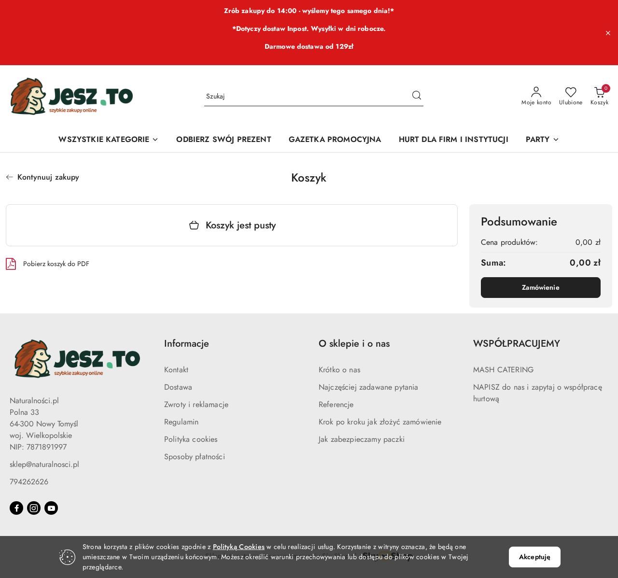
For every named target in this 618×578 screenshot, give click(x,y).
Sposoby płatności (194, 456)
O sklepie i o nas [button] (354, 344)
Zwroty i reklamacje (196, 404)
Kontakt (176, 369)
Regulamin (181, 421)
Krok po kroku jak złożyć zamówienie (380, 421)
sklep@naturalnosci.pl (44, 464)
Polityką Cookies (239, 546)
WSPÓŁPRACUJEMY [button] (516, 344)
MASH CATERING (503, 369)
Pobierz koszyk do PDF (56, 263)
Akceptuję (534, 557)
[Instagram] (34, 508)
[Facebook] (16, 508)
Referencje (336, 404)
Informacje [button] (186, 344)
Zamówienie (540, 287)
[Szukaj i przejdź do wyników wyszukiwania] (416, 96)
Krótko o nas (339, 369)
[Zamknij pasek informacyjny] (608, 32)
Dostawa (178, 387)
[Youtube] (51, 508)
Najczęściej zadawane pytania (368, 387)
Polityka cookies (191, 439)
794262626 (29, 481)
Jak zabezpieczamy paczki (362, 439)
